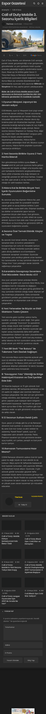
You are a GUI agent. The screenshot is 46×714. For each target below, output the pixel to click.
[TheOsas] (9, 502)
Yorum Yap (9, 611)
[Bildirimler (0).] (38, 3)
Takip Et (24, 504)
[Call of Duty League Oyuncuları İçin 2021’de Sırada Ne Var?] (11, 582)
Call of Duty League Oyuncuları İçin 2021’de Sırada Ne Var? (11, 600)
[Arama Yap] (34, 3)
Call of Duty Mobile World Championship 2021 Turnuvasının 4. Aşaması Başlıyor (34, 569)
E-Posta (8, 653)
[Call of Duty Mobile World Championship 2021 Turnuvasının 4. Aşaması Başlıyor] (34, 554)
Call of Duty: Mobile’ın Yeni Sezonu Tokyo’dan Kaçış (11, 567)
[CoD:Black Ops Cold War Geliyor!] (34, 582)
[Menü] (42, 3)
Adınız (7, 645)
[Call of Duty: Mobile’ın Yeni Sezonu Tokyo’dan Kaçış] (11, 554)
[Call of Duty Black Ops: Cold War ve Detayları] (34, 525)
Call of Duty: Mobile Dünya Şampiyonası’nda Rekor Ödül (10, 540)
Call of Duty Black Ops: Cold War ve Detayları (33, 541)
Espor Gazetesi (13, 3)
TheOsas (9, 24)
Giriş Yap (31, 660)
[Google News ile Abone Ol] (36, 55)
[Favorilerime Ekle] (4, 55)
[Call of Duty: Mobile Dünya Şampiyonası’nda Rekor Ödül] (11, 525)
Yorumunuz (9, 627)
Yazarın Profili (37, 496)
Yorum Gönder (13, 660)
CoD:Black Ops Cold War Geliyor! (34, 594)
